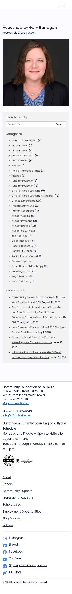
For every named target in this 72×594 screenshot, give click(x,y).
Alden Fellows (20, 145)
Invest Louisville (21, 231)
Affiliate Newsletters (24, 140)
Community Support (17, 491)
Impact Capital (21, 216)
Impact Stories (21, 226)
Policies (8, 525)
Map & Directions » (16, 403)
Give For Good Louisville (26, 190)
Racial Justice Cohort (25, 256)
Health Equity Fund (23, 205)
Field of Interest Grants (26, 170)
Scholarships (19, 261)
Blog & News (11, 518)
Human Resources (23, 211)
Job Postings (20, 236)
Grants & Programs (23, 200)
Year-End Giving (21, 281)
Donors (8, 484)
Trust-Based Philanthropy (27, 266)
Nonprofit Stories (22, 251)
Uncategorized (21, 271)
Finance (16, 175)
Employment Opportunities (22, 512)
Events (16, 165)
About (7, 477)
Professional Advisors (18, 498)
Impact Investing (22, 221)
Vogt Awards (20, 276)
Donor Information (23, 155)
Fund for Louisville (22, 180)
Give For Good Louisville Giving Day (33, 195)
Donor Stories (20, 160)
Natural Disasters (22, 246)
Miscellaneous (20, 241)
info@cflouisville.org (17, 415)
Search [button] (60, 124)
